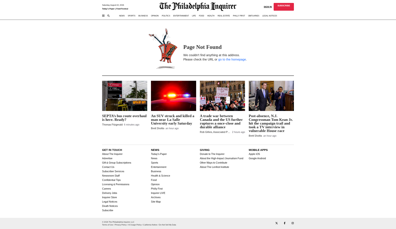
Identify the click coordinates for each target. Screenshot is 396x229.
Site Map (156, 202)
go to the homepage (232, 59)
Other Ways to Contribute (213, 163)
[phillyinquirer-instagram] (292, 223)
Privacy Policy (121, 225)
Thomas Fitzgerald (112, 124)
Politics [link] (166, 16)
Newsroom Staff (111, 176)
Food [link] (201, 16)
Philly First (157, 189)
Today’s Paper (159, 154)
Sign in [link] (268, 7)
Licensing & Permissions (115, 184)
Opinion (155, 184)
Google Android (257, 158)
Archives (156, 197)
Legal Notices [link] (269, 16)
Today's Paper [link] (108, 9)
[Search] (108, 16)
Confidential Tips (111, 180)
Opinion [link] (155, 16)
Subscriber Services (113, 171)
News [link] (122, 16)
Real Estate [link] (224, 16)
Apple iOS (254, 154)
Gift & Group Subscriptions (116, 163)
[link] (284, 7)
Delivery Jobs (109, 193)
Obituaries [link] (253, 16)
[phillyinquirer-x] (276, 223)
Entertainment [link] (181, 16)
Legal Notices (109, 202)
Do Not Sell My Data (167, 225)
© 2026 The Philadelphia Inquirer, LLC (118, 222)
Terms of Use (107, 225)
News (154, 158)
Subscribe (107, 210)
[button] (284, 7)
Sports (154, 163)
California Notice (150, 225)
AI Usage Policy (135, 225)
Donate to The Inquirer (212, 154)
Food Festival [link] (122, 9)
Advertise (107, 158)
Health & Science (160, 176)
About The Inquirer (112, 154)
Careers (106, 189)
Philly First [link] (239, 16)
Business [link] (143, 16)
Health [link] (211, 16)
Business (156, 171)
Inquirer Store (109, 197)
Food (154, 180)
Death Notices (110, 206)
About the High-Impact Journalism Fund (221, 158)
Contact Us (108, 167)
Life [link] (194, 16)
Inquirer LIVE (158, 193)
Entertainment (158, 167)
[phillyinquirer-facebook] (284, 223)
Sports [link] (131, 16)
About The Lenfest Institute (214, 167)
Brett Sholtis (157, 128)
